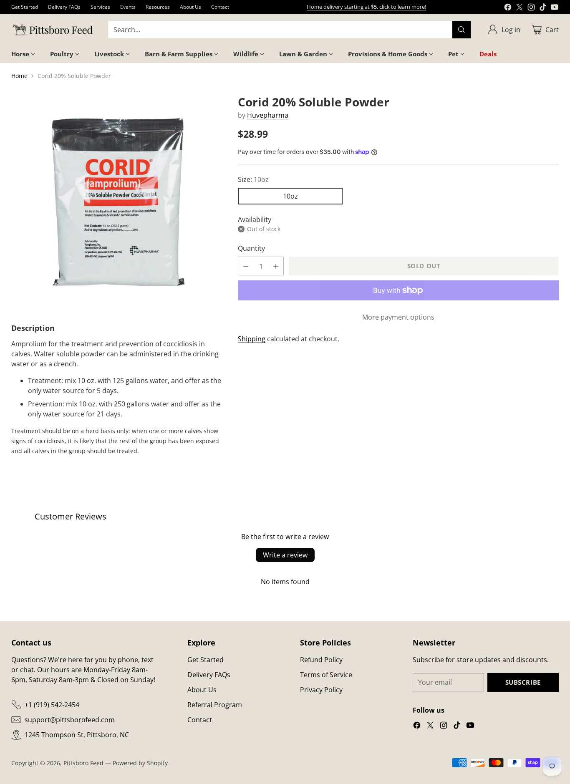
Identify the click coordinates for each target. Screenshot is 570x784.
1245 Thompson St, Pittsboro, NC (77, 734)
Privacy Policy (321, 689)
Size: (253, 179)
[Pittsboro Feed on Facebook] (508, 8)
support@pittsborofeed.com (70, 719)
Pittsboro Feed (83, 763)
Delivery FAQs (208, 674)
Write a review (285, 555)
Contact (199, 719)
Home (19, 76)
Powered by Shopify (140, 763)
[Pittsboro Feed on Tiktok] (543, 8)
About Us (202, 689)
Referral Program (214, 704)
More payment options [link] (398, 317)
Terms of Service (326, 674)
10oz (290, 196)
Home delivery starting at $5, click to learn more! (366, 6)
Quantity (251, 248)
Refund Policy (321, 659)
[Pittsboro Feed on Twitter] (519, 8)
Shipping (251, 338)
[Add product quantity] (275, 266)
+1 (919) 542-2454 (52, 704)
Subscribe (523, 682)
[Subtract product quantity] (245, 266)
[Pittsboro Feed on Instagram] (531, 8)
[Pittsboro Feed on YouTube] (554, 8)
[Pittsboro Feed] (53, 29)
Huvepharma (267, 115)
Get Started (205, 659)
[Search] (461, 29)
